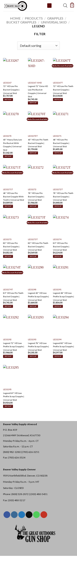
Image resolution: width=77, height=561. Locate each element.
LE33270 (7, 136)
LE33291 (57, 289)
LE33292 (7, 339)
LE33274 (57, 239)
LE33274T (8, 289)
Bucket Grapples (21, 22)
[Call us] (36, 514)
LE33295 (7, 389)
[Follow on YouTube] (43, 514)
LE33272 (32, 189)
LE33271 (57, 136)
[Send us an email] (29, 514)
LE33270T (33, 136)
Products (34, 18)
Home (15, 18)
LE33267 (7, 82)
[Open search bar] (65, 5)
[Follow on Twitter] (21, 514)
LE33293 (32, 339)
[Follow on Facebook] (6, 514)
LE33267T (58, 82)
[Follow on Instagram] (14, 514)
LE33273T (33, 239)
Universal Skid (54, 22)
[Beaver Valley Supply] (23, 5)
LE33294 (57, 339)
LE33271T (8, 189)
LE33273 (7, 239)
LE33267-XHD (35, 82)
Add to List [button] (8, 99)
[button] (72, 5)
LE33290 (32, 289)
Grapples (55, 18)
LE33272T (58, 189)
